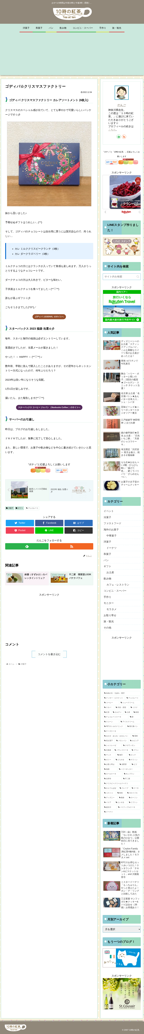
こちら (112, 129)
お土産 (110, 572)
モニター (109, 603)
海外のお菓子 (111, 529)
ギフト (20, 508)
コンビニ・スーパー (115, 590)
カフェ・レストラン (117, 584)
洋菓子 (10, 508)
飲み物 (107, 578)
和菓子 (107, 554)
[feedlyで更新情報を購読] (27, 546)
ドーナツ (111, 548)
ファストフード (112, 523)
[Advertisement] (72, 55)
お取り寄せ (110, 615)
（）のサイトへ (49, 316)
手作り (107, 597)
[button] (137, 276)
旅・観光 (109, 621)
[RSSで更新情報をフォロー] (71, 546)
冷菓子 (107, 517)
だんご (121, 105)
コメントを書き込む (49, 654)
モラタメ (111, 609)
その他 (107, 627)
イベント (109, 511)
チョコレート (33, 508)
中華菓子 (111, 535)
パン (106, 560)
